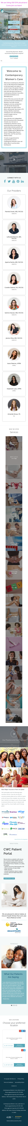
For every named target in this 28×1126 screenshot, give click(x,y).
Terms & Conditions (8, 1082)
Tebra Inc (14, 1078)
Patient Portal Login (9, 878)
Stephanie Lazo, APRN (14, 389)
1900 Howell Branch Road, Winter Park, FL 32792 (14, 1039)
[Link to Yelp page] (20, 1031)
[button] (26, 10)
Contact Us (14, 1086)
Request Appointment (19, 1045)
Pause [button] (1, 60)
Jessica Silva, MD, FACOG (14, 338)
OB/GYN (14, 213)
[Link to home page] (11, 11)
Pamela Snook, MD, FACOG (14, 211)
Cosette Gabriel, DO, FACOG (14, 287)
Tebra (20, 1120)
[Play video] (14, 159)
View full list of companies (21, 839)
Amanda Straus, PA (14, 414)
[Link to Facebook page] (24, 1031)
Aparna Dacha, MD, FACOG (14, 262)
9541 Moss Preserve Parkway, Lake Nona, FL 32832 (14, 1058)
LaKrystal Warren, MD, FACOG (14, 237)
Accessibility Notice (19, 1082)
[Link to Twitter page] (22, 1031)
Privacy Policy (21, 1078)
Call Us (14, 22)
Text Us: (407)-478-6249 (14, 32)
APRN (14, 365)
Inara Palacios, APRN (14, 363)
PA (14, 416)
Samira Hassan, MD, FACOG (14, 313)
